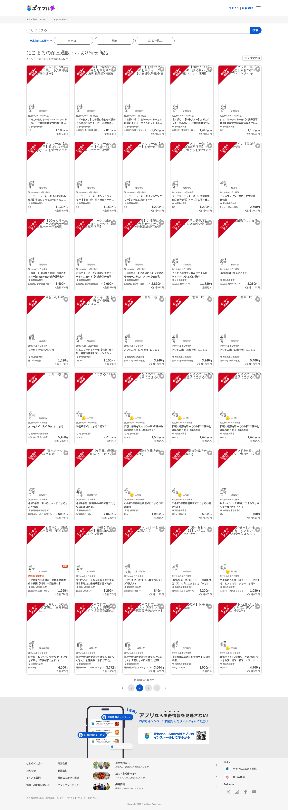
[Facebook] (245, 792)
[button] (122, 687)
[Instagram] (237, 792)
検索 (256, 30)
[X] (228, 792)
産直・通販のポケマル (36, 19)
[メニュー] (258, 8)
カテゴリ (73, 40)
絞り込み (157, 40)
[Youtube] (254, 792)
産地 (114, 40)
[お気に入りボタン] (65, 69)
